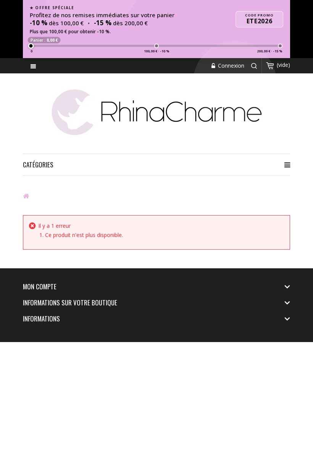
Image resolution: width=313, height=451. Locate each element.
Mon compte (39, 286)
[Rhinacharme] (156, 111)
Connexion (230, 65)
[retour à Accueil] (26, 195)
